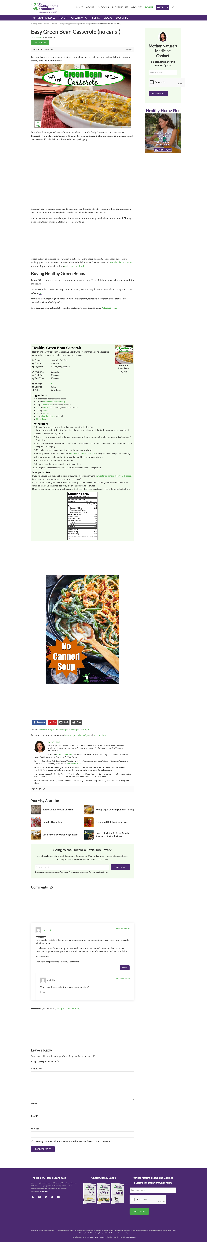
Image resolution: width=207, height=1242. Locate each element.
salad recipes (83, 735)
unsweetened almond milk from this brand (114, 476)
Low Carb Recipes (61, 729)
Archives (55, 23)
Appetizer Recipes (74, 23)
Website (35, 1128)
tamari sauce (46, 404)
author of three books (64, 754)
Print (125, 372)
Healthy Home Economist (40, 23)
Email (34, 1116)
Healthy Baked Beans (53, 822)
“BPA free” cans (109, 307)
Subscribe (120, 867)
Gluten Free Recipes (46, 729)
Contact (33, 1230)
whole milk (48, 407)
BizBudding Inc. (130, 1237)
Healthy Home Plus (74, 763)
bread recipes (70, 735)
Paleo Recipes (74, 729)
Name (34, 1103)
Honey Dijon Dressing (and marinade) (115, 809)
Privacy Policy (99, 1233)
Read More (44, 1191)
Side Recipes (87, 23)
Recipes (63, 23)
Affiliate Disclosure (109, 1233)
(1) (40, 292)
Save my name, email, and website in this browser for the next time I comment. (73, 1141)
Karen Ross (48, 930)
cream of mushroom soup (54, 401)
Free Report (158, 93)
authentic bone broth (74, 265)
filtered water (42, 419)
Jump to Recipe (40, 43)
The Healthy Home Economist (96, 1237)
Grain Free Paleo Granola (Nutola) (60, 834)
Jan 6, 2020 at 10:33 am (123, 978)
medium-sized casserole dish (82, 453)
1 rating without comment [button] (68, 1008)
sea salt (46, 410)
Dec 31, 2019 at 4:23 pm (123, 928)
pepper (46, 413)
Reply (124, 968)
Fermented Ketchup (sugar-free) (112, 822)
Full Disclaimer (89, 1233)
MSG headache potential (121, 262)
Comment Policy (123, 1233)
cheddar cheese (48, 416)
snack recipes (99, 735)
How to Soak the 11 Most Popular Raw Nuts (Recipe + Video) (113, 834)
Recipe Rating (37, 1061)
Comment (36, 1068)
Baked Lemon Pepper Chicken (58, 809)
